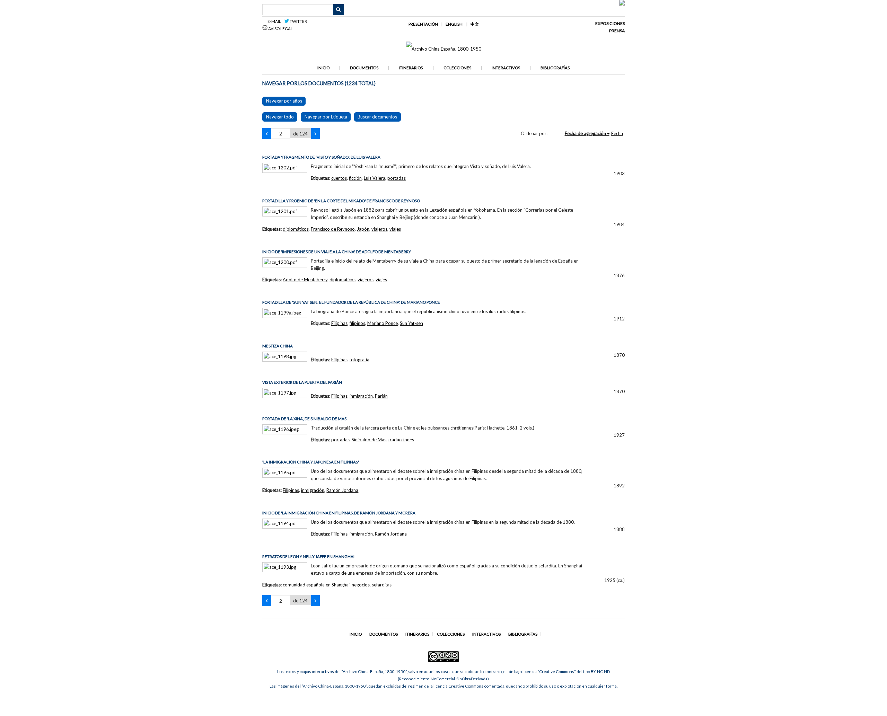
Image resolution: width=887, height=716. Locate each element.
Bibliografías (555, 67)
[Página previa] (266, 133)
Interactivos (506, 67)
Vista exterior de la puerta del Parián (302, 382)
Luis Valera (374, 178)
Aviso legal (280, 28)
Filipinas (339, 323)
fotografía (359, 359)
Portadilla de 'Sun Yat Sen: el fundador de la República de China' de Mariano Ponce (351, 302)
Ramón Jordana (342, 490)
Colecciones (457, 67)
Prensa (617, 30)
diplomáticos (296, 229)
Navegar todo (280, 117)
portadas (396, 178)
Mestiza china (277, 346)
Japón (363, 229)
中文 (475, 24)
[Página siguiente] (315, 133)
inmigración (361, 396)
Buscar (338, 9)
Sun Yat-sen (411, 323)
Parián (381, 396)
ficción (355, 178)
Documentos (364, 67)
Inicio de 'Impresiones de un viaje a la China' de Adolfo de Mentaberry (336, 251)
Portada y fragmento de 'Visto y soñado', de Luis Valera (321, 157)
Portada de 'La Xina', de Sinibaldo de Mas (304, 418)
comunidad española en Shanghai (316, 584)
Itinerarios (411, 67)
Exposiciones (610, 23)
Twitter (298, 21)
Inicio (323, 67)
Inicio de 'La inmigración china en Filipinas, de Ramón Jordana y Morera (338, 513)
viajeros (379, 229)
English (454, 24)
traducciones (401, 439)
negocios (361, 584)
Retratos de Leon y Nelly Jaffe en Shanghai (308, 556)
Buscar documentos (377, 117)
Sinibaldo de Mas (369, 439)
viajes (395, 229)
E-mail (275, 21)
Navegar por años (284, 101)
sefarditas (382, 584)
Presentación (423, 24)
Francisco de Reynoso (333, 229)
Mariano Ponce (382, 323)
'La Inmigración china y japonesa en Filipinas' (310, 462)
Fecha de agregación (585, 133)
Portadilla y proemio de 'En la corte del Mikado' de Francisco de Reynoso (341, 200)
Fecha (617, 133)
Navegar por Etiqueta (326, 117)
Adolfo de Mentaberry (305, 279)
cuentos (339, 178)
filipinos (357, 323)
